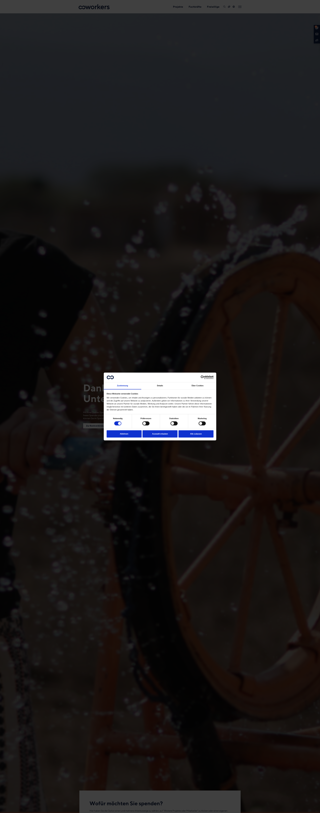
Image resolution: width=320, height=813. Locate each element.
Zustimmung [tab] (122, 386)
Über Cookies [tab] (198, 386)
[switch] (146, 423)
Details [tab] (160, 386)
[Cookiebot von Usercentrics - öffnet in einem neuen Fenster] (203, 377)
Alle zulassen (196, 434)
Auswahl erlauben (160, 434)
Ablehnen (124, 434)
